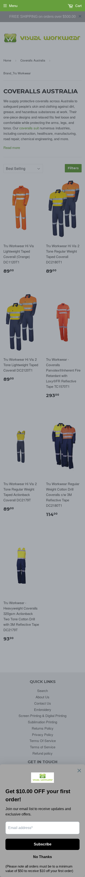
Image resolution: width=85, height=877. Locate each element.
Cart (78, 5)
